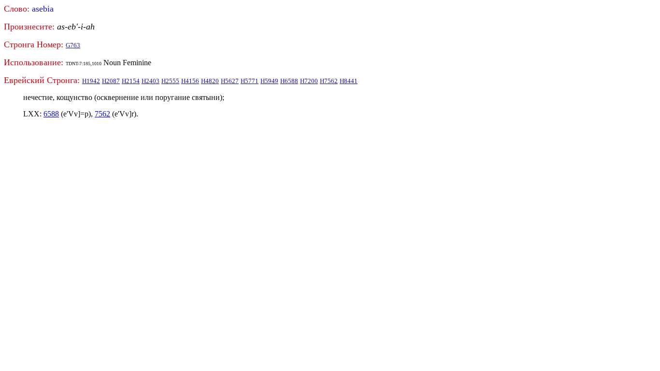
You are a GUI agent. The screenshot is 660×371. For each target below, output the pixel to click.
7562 (102, 114)
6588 (51, 114)
